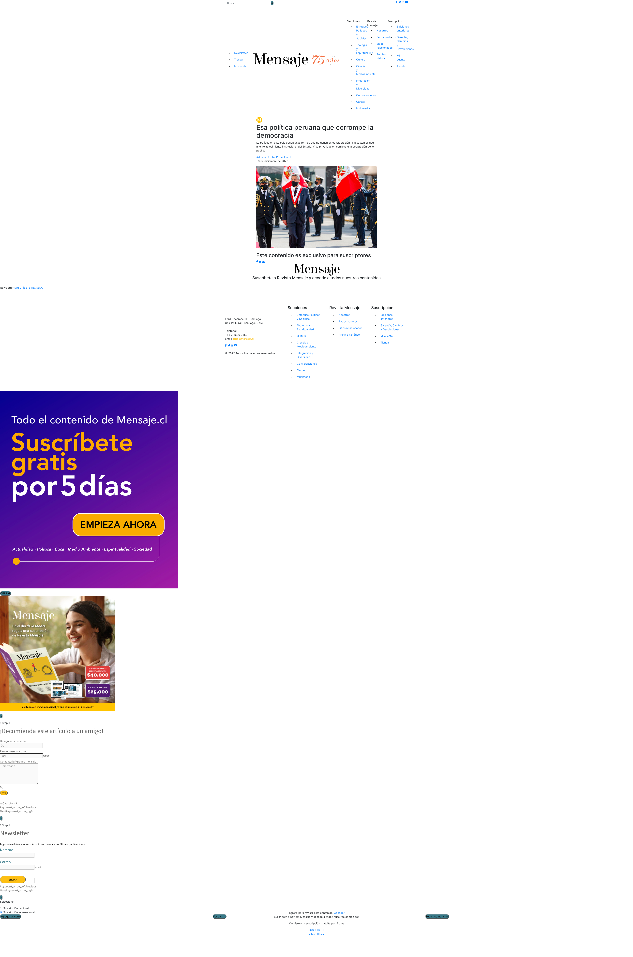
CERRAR (5, 593)
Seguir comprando (437, 916)
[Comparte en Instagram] (263, 261)
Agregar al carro (10, 916)
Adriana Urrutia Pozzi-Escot (273, 157)
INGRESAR (37, 287)
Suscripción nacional (16, 908)
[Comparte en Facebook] (257, 261)
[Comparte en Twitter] (260, 261)
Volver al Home (317, 934)
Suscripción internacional (19, 912)
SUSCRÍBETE (316, 930)
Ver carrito (219, 916)
